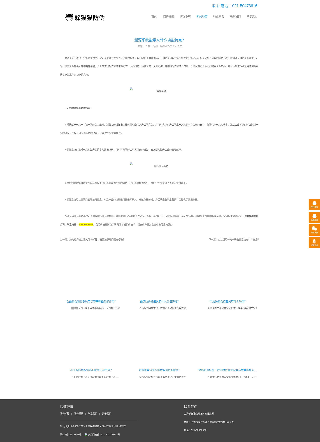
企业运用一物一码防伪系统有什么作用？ (239, 239)
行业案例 (218, 16)
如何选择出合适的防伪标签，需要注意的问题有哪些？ (97, 239)
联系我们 (235, 16)
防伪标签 (168, 16)
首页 (154, 16)
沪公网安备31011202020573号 (104, 434)
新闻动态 (202, 16)
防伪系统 (185, 16)
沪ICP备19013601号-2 (72, 434)
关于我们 (252, 16)
